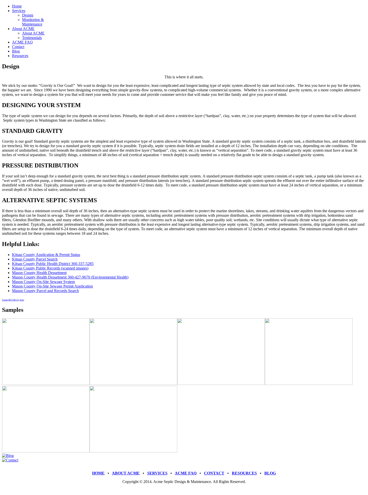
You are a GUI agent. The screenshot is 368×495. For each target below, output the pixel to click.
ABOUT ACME (126, 473)
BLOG (270, 473)
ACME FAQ (22, 42)
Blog (16, 51)
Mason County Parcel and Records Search (45, 291)
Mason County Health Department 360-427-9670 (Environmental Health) (70, 277)
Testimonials (32, 38)
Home (17, 6)
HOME (98, 473)
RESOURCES (244, 473)
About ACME (23, 29)
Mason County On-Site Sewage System (43, 282)
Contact (18, 47)
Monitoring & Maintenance (33, 22)
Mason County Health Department (39, 273)
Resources (20, 56)
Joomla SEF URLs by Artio (13, 300)
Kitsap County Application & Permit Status (46, 255)
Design (27, 15)
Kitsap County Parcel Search (35, 259)
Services (18, 11)
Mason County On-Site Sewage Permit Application (52, 286)
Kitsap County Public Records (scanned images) (50, 268)
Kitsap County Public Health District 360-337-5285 (53, 264)
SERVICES (157, 473)
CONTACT (214, 473)
